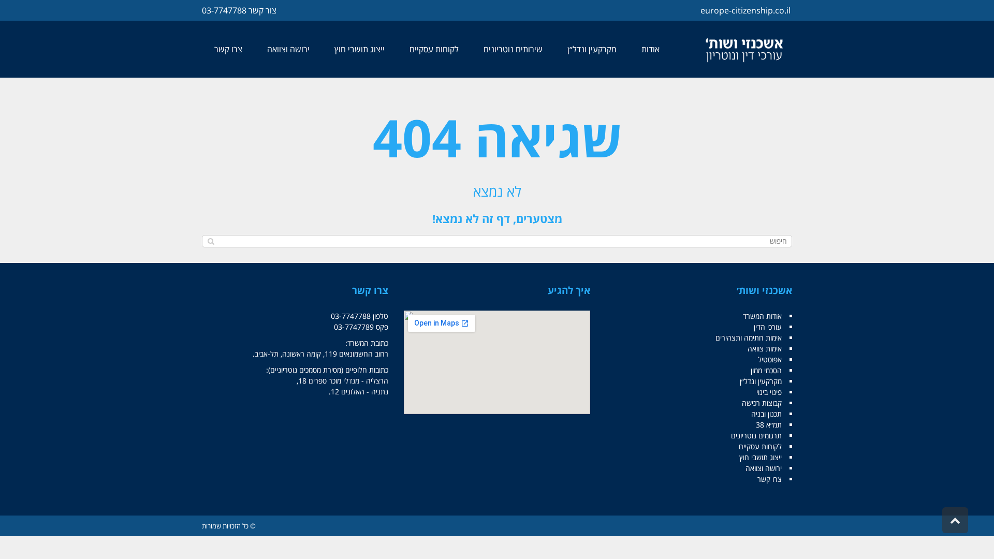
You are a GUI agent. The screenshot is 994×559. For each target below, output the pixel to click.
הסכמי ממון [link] (766, 370)
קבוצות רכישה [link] (762, 403)
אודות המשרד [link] (762, 316)
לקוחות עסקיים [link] (760, 446)
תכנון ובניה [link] (766, 414)
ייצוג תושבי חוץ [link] (760, 457)
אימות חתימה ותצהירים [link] (748, 338)
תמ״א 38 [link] (769, 425)
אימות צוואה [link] (765, 349)
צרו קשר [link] (769, 479)
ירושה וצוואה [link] (764, 468)
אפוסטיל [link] (770, 359)
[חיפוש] (211, 241)
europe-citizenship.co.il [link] (745, 10)
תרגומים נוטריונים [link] (756, 435)
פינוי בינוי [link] (769, 392)
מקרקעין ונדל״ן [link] (761, 381)
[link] (745, 49)
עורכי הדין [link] (768, 327)
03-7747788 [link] (224, 10)
